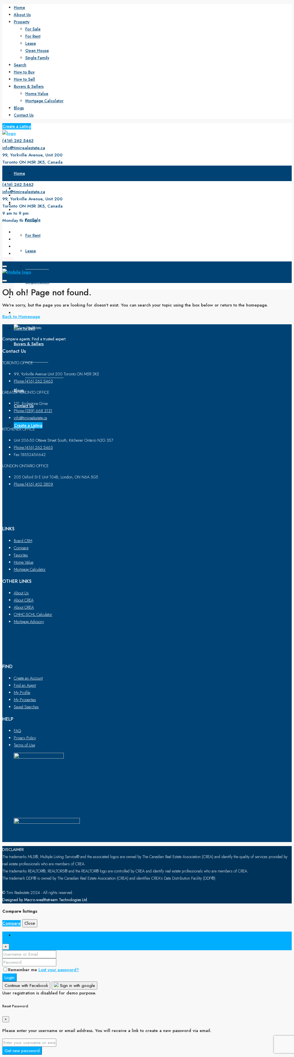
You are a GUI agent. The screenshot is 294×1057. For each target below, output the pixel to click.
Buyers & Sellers (29, 86)
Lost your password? (58, 970)
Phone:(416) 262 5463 (33, 381)
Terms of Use (24, 745)
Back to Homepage (21, 316)
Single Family (37, 58)
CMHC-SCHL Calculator (33, 614)
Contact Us (24, 115)
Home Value (36, 93)
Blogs (19, 108)
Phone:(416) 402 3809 (33, 484)
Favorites (21, 555)
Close (29, 923)
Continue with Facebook (26, 985)
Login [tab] (19, 935)
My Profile (22, 692)
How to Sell (24, 79)
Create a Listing (17, 126)
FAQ (17, 731)
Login (9, 977)
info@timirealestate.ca (23, 148)
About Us (22, 15)
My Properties (25, 700)
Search (20, 65)
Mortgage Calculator (44, 101)
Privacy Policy (25, 738)
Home (19, 7)
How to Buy (24, 72)
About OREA (24, 607)
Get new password (22, 1051)
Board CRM (23, 541)
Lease (30, 43)
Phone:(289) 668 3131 (33, 411)
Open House (37, 50)
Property (22, 22)
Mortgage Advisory (29, 621)
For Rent (32, 36)
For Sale (32, 29)
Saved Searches (26, 707)
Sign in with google (77, 985)
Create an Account (28, 678)
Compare (21, 548)
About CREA (24, 600)
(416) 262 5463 (17, 140)
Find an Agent (25, 685)
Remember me (23, 970)
